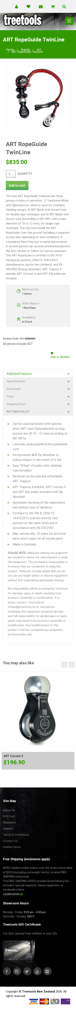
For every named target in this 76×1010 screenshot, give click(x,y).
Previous (64, 664)
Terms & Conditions (16, 834)
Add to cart (17, 185)
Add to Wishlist (60, 357)
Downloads (14, 389)
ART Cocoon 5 (13, 756)
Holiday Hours (12, 847)
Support (8, 828)
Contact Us (10, 841)
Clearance (9, 822)
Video (10, 396)
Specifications (16, 381)
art (39, 49)
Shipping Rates (16, 404)
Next (71, 664)
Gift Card (9, 816)
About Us (9, 810)
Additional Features (19, 373)
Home (10, 49)
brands (25, 49)
